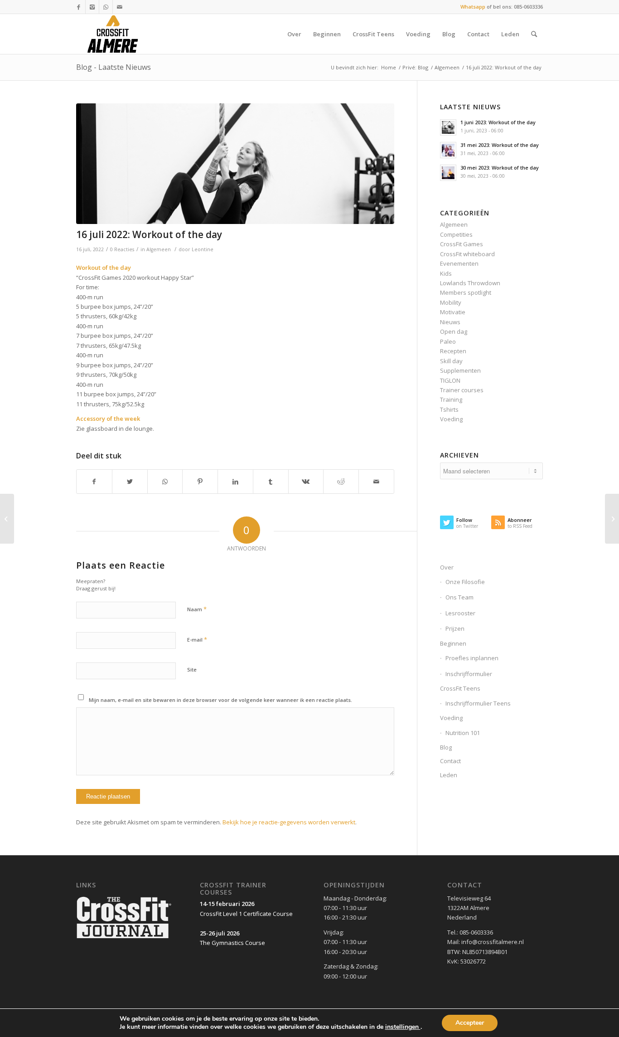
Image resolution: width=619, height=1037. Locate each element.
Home (388, 67)
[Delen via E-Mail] (376, 481)
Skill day (451, 361)
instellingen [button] (403, 1026)
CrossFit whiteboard (467, 254)
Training (451, 399)
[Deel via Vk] (306, 481)
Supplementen (460, 370)
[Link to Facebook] (78, 7)
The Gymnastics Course (232, 943)
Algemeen (447, 67)
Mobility (450, 302)
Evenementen (459, 263)
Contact (450, 761)
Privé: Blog (415, 67)
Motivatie (452, 312)
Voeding (451, 419)
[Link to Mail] (119, 7)
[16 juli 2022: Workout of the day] (235, 163)
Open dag (453, 331)
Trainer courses (462, 390)
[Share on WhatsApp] (165, 481)
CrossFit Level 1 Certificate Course (246, 914)
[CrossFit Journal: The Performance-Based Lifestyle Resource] (124, 939)
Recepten (453, 351)
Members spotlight (465, 292)
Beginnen (453, 643)
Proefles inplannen (471, 658)
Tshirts (449, 409)
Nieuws (450, 322)
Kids (446, 273)
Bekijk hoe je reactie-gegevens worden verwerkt (288, 822)
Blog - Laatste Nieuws (113, 67)
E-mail (197, 639)
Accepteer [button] (469, 1022)
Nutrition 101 (462, 733)
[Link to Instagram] (92, 7)
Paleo (448, 341)
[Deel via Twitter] (129, 481)
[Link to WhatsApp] (105, 7)
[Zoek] (534, 34)
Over (447, 567)
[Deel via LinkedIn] (235, 481)
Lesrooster (460, 613)
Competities (456, 234)
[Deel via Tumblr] (270, 481)
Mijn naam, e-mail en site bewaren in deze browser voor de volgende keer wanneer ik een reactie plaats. (220, 699)
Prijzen (454, 628)
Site (192, 669)
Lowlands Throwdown (470, 283)
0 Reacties (122, 249)
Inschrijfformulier (468, 674)
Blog (446, 747)
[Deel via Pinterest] (200, 481)
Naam (197, 609)
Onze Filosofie (465, 582)
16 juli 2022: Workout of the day (149, 234)
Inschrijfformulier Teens (478, 703)
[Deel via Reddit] (341, 481)
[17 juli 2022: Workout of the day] (612, 519)
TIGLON (450, 380)
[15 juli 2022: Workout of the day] (7, 519)
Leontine (202, 249)
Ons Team (459, 597)
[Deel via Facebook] (94, 481)
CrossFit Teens (460, 688)
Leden (448, 775)
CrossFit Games (461, 244)
